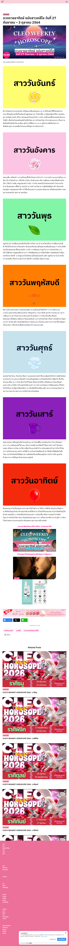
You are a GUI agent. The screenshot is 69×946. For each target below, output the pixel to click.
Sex (4, 846)
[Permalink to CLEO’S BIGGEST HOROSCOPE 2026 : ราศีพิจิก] (34, 715)
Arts (4, 911)
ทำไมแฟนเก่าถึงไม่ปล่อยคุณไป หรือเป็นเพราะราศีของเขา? (34, 554)
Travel (4, 918)
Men (4, 854)
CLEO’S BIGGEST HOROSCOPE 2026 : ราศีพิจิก (20, 738)
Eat (3, 884)
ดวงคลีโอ (18, 630)
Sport (4, 885)
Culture (5, 909)
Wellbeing (5, 902)
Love (4, 844)
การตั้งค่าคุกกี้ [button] (52, 939)
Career (4, 896)
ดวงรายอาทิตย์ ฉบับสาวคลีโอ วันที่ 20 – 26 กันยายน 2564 (34, 526)
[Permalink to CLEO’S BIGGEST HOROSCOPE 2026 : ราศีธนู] (34, 669)
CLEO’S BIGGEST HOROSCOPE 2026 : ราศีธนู (20, 692)
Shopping (5, 887)
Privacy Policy (44, 936)
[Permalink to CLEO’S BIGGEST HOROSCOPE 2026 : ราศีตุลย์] (34, 761)
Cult (4, 915)
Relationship (6, 848)
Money (4, 900)
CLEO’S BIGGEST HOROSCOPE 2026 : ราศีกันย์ (20, 830)
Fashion (5, 877)
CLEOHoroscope (8, 630)
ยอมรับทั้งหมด (62, 939)
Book (4, 913)
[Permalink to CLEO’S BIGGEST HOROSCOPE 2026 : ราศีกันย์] (34, 807)
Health (4, 898)
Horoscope (6, 14)
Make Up (5, 868)
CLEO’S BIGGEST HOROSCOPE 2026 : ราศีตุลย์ (20, 784)
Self (4, 850)
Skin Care (5, 870)
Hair (4, 866)
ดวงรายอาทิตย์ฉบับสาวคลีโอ (31, 630)
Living (4, 894)
